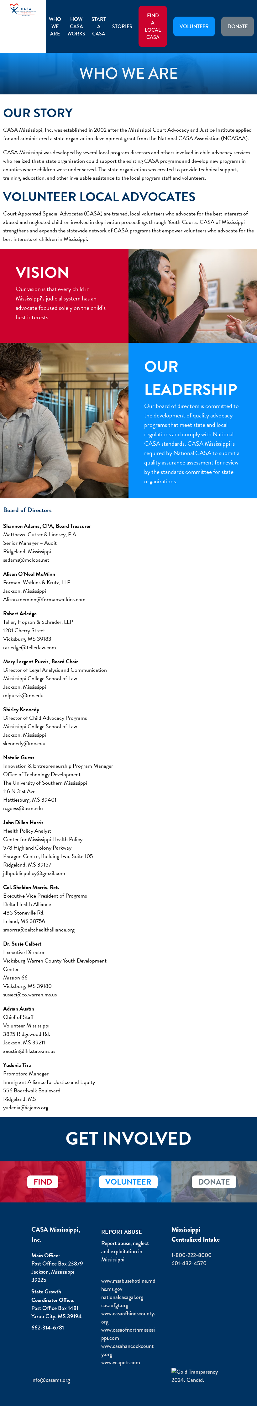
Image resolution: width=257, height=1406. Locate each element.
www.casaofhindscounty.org (128, 1317)
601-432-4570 (189, 1263)
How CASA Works (76, 26)
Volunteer (194, 26)
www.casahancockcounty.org (127, 1350)
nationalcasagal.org (122, 1297)
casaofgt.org (114, 1305)
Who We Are (55, 26)
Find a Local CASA (153, 26)
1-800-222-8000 (191, 1255)
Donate (238, 26)
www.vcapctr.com (120, 1362)
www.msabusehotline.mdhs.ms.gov (128, 1285)
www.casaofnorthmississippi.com (128, 1334)
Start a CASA (99, 26)
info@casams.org (50, 1380)
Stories (122, 26)
